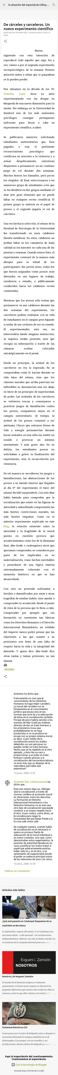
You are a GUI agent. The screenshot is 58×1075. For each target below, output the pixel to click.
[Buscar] (54, 4)
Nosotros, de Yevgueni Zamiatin (17, 976)
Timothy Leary (15, 93)
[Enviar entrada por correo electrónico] (5, 666)
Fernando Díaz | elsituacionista (30, 781)
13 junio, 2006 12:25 (24, 773)
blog (6, 526)
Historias (9, 669)
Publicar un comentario (17, 871)
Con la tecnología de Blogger (31, 1064)
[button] (5, 41)
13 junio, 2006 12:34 (24, 863)
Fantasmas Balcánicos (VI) (14, 1027)
